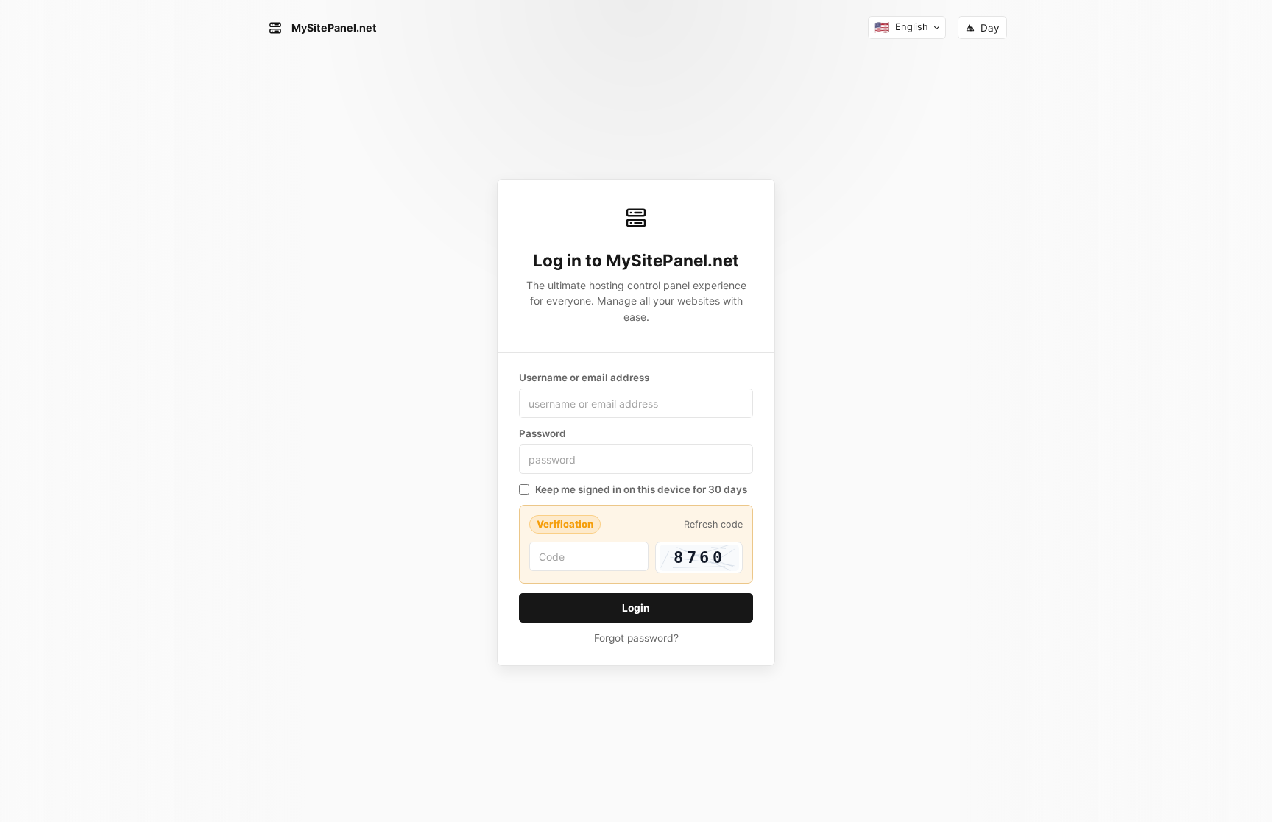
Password (542, 433)
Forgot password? (636, 638)
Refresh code (713, 524)
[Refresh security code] (699, 557)
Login (636, 608)
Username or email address (584, 377)
